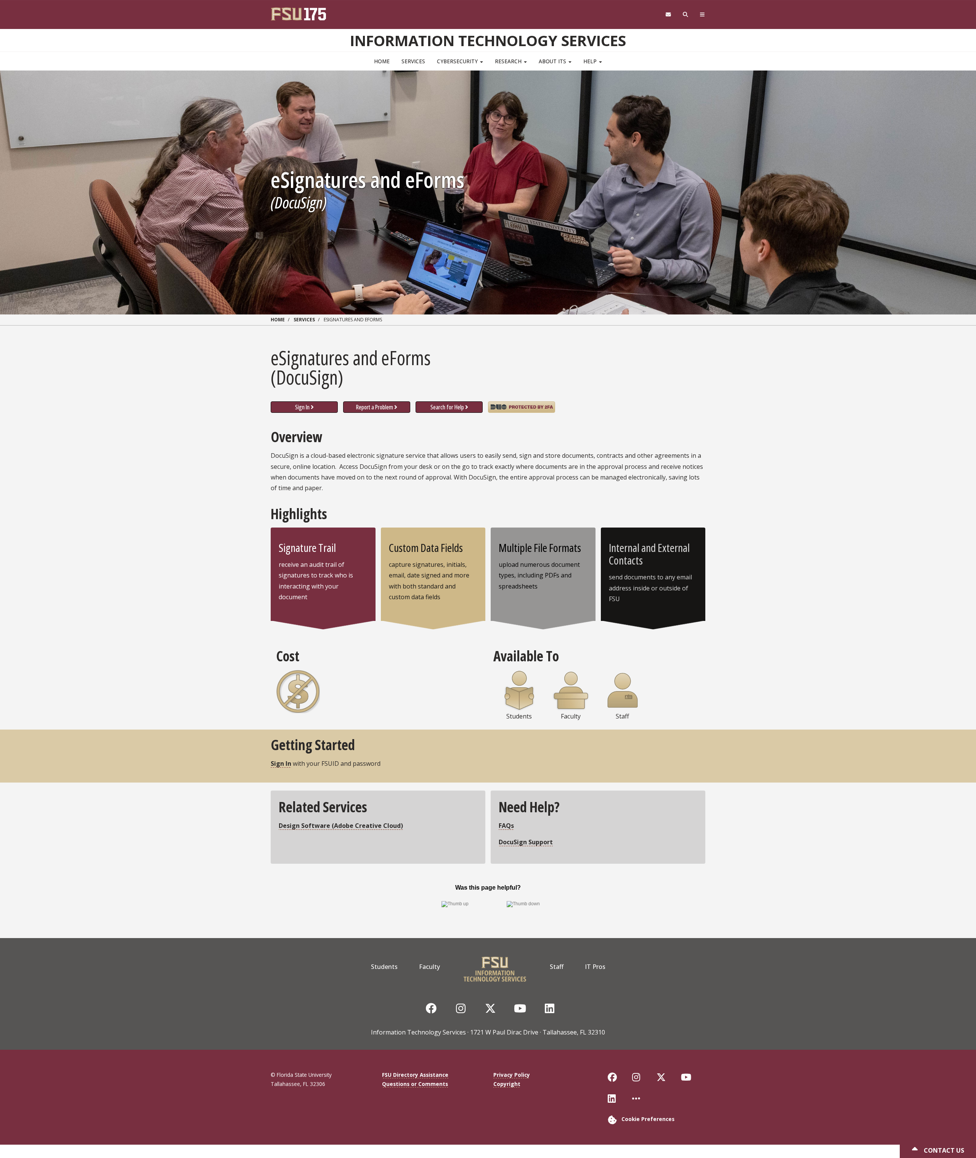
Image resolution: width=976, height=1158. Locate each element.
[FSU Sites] (702, 14)
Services (413, 61)
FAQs (506, 825)
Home (382, 61)
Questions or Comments (415, 1083)
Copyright (506, 1083)
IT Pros (595, 966)
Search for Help (447, 407)
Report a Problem (374, 407)
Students (384, 966)
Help (590, 61)
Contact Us (943, 1150)
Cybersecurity (458, 61)
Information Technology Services (488, 40)
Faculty (429, 966)
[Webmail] (668, 14)
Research (509, 61)
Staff (556, 966)
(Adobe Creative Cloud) (341, 825)
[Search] (685, 14)
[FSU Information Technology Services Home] (495, 967)
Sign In (302, 407)
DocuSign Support (526, 842)
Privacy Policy (511, 1074)
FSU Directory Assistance (415, 1074)
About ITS (553, 61)
